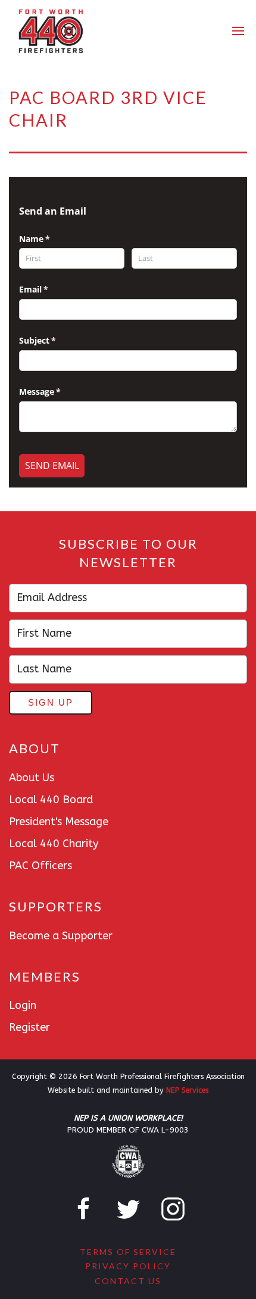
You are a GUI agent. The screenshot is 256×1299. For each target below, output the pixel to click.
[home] (50, 31)
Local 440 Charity (53, 843)
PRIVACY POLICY (128, 1266)
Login (22, 1005)
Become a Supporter (61, 935)
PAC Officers (40, 865)
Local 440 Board (51, 799)
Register (29, 1027)
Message (57, 391)
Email (51, 289)
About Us (31, 777)
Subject (54, 340)
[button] (238, 31)
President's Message (58, 821)
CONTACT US (128, 1281)
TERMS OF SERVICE (128, 1252)
